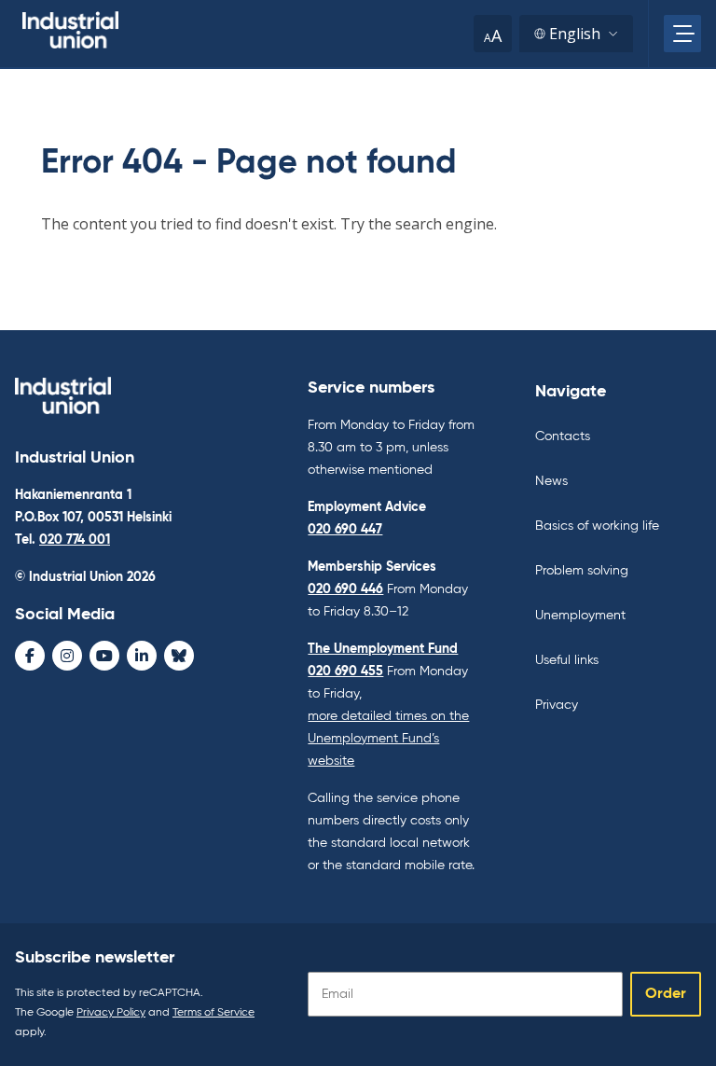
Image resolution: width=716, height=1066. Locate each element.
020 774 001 (74, 540)
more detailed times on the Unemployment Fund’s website (388, 739)
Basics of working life (597, 526)
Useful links (567, 660)
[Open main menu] (682, 33)
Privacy (556, 705)
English (574, 33)
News (551, 481)
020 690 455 (345, 671)
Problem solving (581, 570)
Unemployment (580, 615)
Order (665, 994)
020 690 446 (345, 589)
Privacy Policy (110, 1012)
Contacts (562, 436)
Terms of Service (213, 1012)
